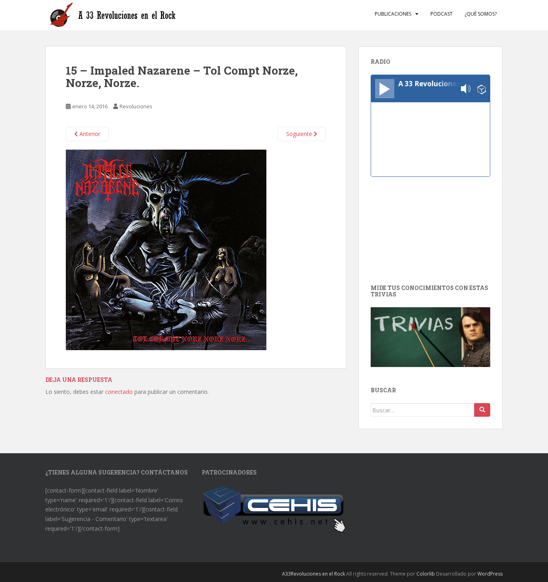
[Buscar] (482, 410)
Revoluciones (136, 106)
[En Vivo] (384, 88)
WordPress (490, 573)
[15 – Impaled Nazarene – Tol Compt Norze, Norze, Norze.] (166, 249)
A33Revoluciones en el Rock (313, 573)
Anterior (89, 134)
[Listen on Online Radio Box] (481, 89)
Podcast (441, 13)
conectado (119, 391)
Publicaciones (393, 13)
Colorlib (425, 573)
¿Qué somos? (481, 13)
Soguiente (300, 134)
